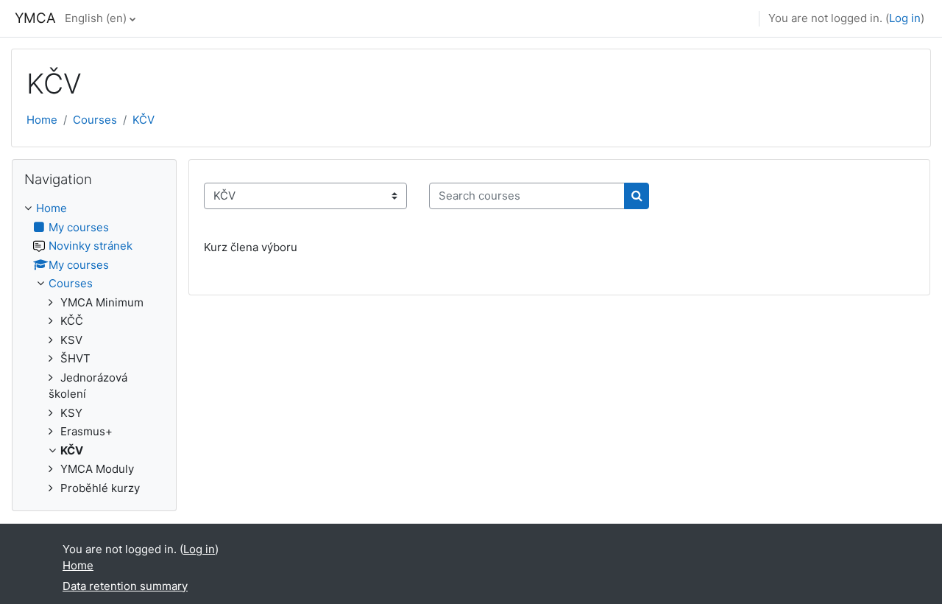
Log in (905, 18)
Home (41, 120)
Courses (95, 120)
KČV (143, 120)
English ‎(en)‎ (96, 18)
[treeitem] (94, 348)
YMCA (35, 18)
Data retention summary (125, 586)
